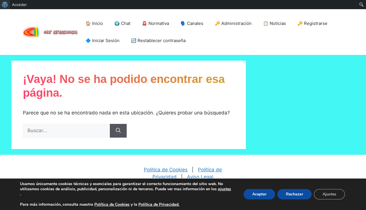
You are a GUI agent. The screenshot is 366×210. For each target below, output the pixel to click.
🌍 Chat (122, 23)
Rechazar (294, 194)
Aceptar (259, 194)
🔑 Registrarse (312, 23)
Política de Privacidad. (158, 204)
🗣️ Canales (191, 23)
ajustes (224, 189)
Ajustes (329, 194)
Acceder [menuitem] (19, 4)
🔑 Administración (233, 23)
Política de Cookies (166, 170)
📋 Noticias (274, 23)
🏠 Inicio (94, 23)
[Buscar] (118, 131)
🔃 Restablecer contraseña (158, 40)
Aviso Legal (200, 177)
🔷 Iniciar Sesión (102, 40)
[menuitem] (5, 4)
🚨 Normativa (155, 23)
